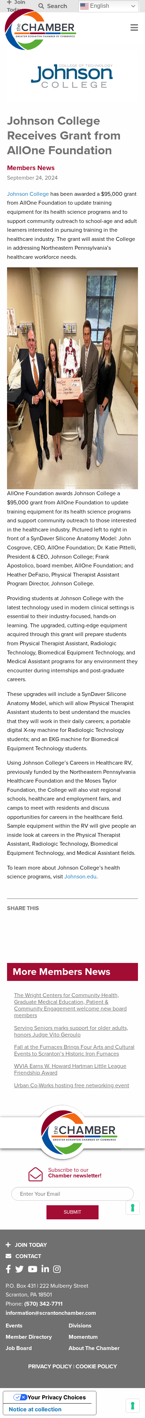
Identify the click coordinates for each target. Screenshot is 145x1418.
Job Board (19, 1348)
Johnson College (28, 194)
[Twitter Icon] (20, 1269)
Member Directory (29, 1337)
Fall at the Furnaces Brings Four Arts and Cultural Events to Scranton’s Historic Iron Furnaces (74, 1050)
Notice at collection (35, 1409)
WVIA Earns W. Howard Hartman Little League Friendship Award (70, 1069)
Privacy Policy (50, 1366)
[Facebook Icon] (10, 1269)
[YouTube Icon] (34, 1269)
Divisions (80, 1326)
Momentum (83, 1337)
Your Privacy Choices (56, 1397)
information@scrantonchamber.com (51, 1313)
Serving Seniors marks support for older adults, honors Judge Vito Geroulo (71, 1031)
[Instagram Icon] (58, 1269)
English (99, 6)
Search (56, 6)
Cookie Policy (96, 1366)
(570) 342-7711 (43, 1303)
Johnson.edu (80, 876)
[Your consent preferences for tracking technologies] (132, 1405)
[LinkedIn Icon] (47, 1269)
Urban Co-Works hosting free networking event (71, 1085)
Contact (27, 1256)
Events (14, 1326)
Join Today (30, 1245)
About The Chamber (94, 1348)
